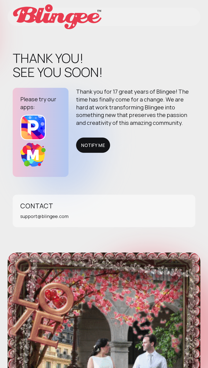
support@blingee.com (44, 216)
